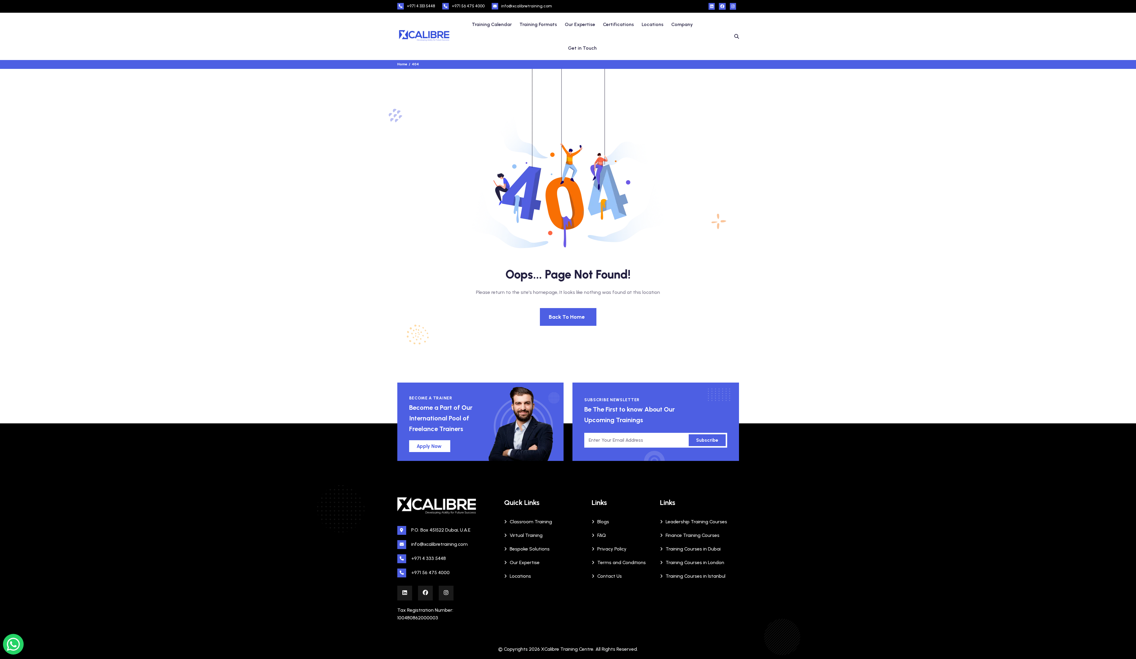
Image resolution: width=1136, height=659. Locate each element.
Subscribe (707, 440)
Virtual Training (526, 535)
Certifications (618, 24)
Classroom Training (531, 521)
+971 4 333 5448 (421, 6)
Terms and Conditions (621, 562)
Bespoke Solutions (530, 549)
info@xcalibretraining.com (526, 6)
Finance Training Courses (692, 535)
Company (682, 24)
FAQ (601, 535)
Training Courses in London (695, 562)
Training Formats (538, 24)
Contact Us (609, 576)
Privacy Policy (612, 549)
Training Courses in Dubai (693, 549)
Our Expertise (580, 24)
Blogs (603, 521)
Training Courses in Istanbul (695, 576)
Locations (653, 24)
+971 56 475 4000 (468, 6)
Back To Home (567, 317)
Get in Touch (582, 48)
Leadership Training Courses (696, 521)
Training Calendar (492, 24)
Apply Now (429, 446)
